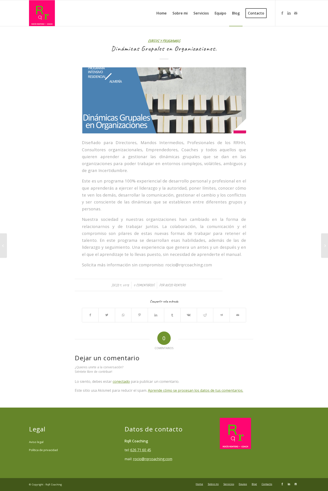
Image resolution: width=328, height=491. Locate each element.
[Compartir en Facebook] (90, 315)
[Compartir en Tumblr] (172, 315)
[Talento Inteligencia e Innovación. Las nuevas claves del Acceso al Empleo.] (3, 245)
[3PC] (164, 100)
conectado (121, 381)
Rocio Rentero (175, 285)
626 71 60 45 (140, 449)
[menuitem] (162, 13)
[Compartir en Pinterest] (139, 315)
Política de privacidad (43, 450)
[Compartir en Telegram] (221, 315)
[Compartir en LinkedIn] (156, 315)
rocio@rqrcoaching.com (152, 458)
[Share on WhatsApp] (123, 315)
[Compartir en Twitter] (107, 315)
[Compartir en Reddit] (205, 315)
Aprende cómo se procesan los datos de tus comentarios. (195, 390)
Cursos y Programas (164, 40)
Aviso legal (36, 442)
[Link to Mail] (295, 13)
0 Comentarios (144, 285)
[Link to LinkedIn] (289, 13)
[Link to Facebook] (282, 13)
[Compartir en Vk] (189, 315)
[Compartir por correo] (238, 315)
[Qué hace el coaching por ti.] (324, 245)
